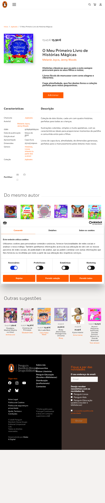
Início (6, 27)
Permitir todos (86, 278)
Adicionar (53, 95)
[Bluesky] (16, 390)
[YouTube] (24, 383)
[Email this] (17, 174)
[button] (89, 4)
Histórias (28, 147)
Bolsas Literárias (44, 371)
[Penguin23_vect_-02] (43, 400)
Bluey (61, 338)
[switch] (39, 268)
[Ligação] (101, 4)
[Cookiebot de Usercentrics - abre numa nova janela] (91, 223)
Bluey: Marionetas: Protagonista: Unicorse (60, 333)
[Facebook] (9, 383)
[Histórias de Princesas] (27, 309)
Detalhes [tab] (52, 230)
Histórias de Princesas (27, 329)
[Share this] (24, 174)
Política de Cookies (16, 402)
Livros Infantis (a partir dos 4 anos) (29, 152)
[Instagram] (16, 383)
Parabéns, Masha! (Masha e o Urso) (10, 330)
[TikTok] (9, 390)
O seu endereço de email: (83, 374)
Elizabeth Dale (27, 333)
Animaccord (10, 335)
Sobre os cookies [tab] (87, 230)
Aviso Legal (13, 399)
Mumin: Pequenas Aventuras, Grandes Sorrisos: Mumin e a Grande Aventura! (94, 333)
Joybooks (14, 27)
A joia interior (77, 332)
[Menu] (14, 4)
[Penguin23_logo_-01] (4, 4)
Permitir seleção (52, 278)
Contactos (41, 386)
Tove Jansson (94, 343)
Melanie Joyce (50, 59)
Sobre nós (41, 365)
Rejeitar (19, 278)
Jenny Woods (69, 59)
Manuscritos (42, 368)
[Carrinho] (94, 4)
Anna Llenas (77, 335)
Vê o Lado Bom (44, 330)
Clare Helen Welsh (44, 334)
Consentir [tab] (18, 230)
